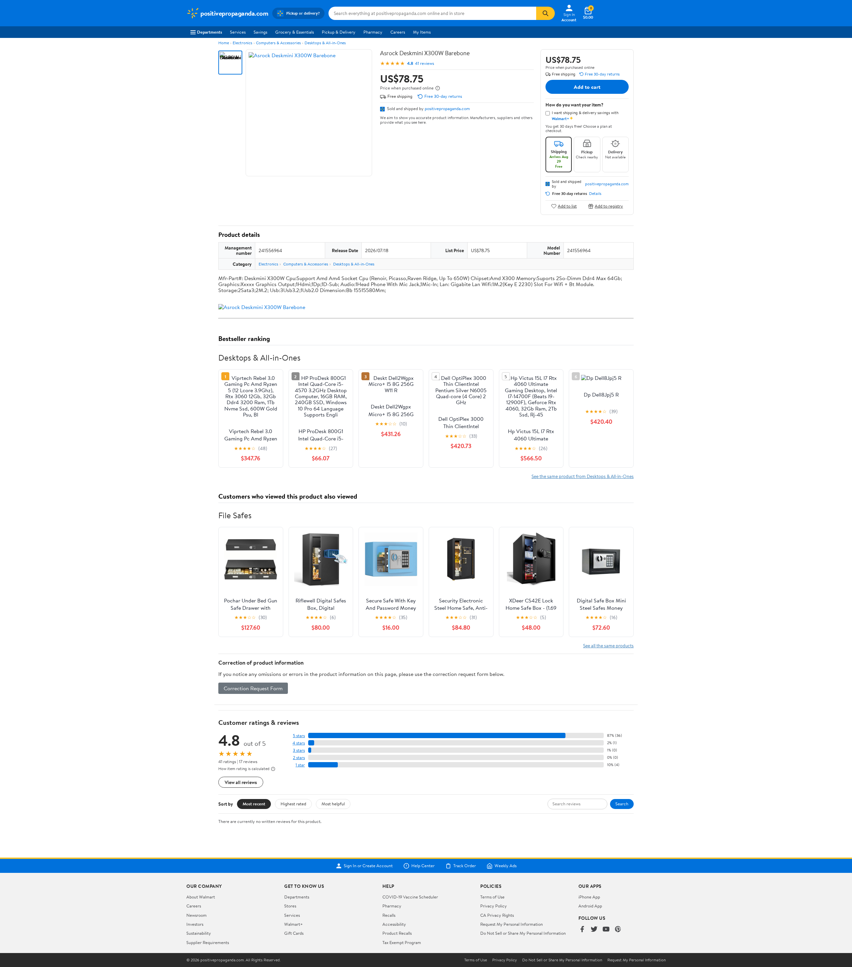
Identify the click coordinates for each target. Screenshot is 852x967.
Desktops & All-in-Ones (325, 43)
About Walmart (200, 897)
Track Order (464, 866)
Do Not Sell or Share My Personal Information (523, 933)
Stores (290, 906)
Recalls (388, 915)
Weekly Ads (506, 866)
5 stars (299, 735)
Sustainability (198, 933)
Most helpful (333, 804)
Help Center (423, 866)
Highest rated (293, 804)
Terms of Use (492, 897)
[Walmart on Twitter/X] (594, 929)
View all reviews (241, 782)
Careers (397, 32)
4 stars (299, 742)
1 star (300, 764)
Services (238, 32)
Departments (209, 32)
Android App (590, 906)
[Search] (545, 13)
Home (223, 43)
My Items (422, 32)
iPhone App (589, 897)
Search (621, 804)
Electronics (242, 43)
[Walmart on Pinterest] (618, 929)
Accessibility (394, 924)
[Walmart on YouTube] (606, 929)
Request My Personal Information (511, 924)
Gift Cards (294, 933)
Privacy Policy (493, 906)
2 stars (299, 757)
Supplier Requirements (207, 942)
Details (595, 193)
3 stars (299, 750)
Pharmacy (372, 32)
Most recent (254, 804)
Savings (260, 32)
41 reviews (424, 63)
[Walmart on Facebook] (582, 929)
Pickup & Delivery (338, 32)
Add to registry (609, 206)
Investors (194, 924)
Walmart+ (293, 924)
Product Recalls (397, 933)
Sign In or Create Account (368, 866)
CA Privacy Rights (497, 915)
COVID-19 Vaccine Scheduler (410, 897)
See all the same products (608, 645)
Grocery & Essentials (294, 32)
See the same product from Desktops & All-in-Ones (583, 476)
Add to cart (587, 86)
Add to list (567, 206)
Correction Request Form (253, 688)
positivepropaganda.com (447, 108)
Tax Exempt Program (401, 942)
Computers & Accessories (278, 43)
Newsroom (196, 915)
